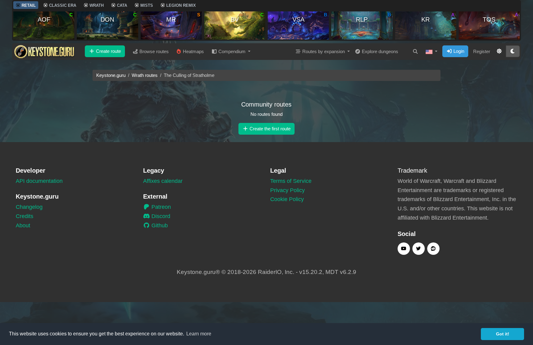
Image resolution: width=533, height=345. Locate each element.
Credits (24, 216)
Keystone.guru (111, 75)
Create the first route (269, 128)
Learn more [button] (198, 333)
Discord (160, 216)
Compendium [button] (232, 51)
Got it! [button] (502, 333)
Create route (108, 51)
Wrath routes (145, 75)
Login (458, 51)
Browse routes (153, 51)
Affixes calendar (163, 181)
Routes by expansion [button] (323, 51)
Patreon (160, 207)
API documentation (39, 181)
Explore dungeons (379, 51)
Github (159, 225)
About (23, 225)
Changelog (29, 207)
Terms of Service (291, 181)
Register (481, 51)
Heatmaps (193, 51)
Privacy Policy (287, 190)
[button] (431, 51)
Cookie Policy (287, 199)
